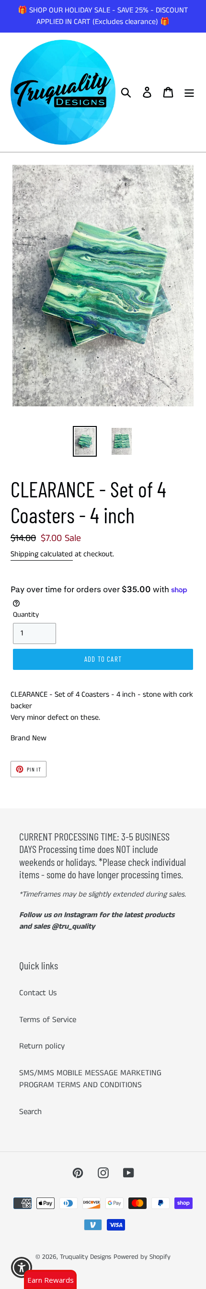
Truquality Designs (85, 1257)
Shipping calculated (42, 554)
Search (30, 1111)
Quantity (26, 615)
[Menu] (189, 92)
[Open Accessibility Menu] (22, 1267)
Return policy (42, 1046)
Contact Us (38, 993)
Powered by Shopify (142, 1257)
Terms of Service (47, 1019)
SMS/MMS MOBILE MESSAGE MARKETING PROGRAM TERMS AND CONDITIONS (90, 1079)
